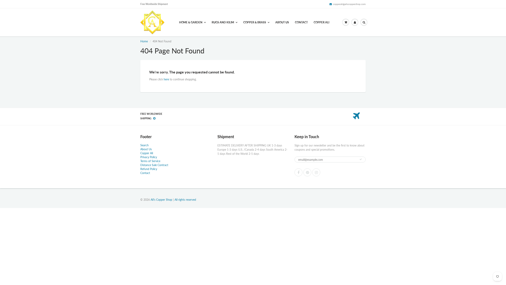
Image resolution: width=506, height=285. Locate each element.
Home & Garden (190, 22)
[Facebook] (298, 172)
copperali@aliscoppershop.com (349, 4)
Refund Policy (148, 169)
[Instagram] (316, 172)
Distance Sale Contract (154, 165)
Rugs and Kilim (223, 22)
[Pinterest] (307, 172)
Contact (301, 22)
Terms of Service (150, 161)
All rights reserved (185, 199)
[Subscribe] (360, 159)
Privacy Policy (148, 157)
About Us (282, 22)
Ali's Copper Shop (161, 199)
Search (144, 145)
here (166, 79)
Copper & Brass (254, 22)
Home (144, 41)
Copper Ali (321, 22)
